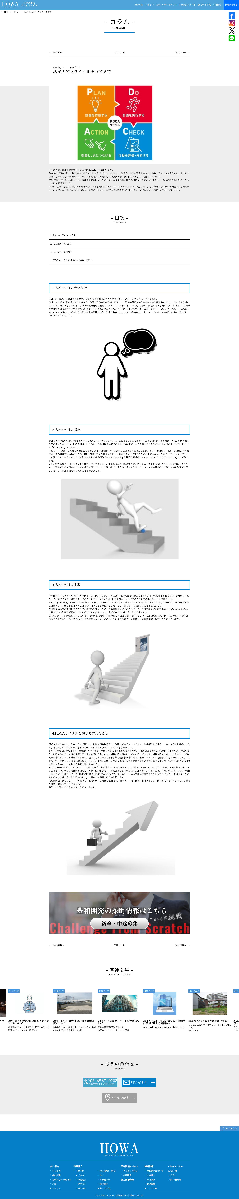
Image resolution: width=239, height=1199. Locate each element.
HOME (4, 12)
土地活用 (80, 1171)
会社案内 (139, 5)
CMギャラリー (169, 5)
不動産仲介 (105, 1180)
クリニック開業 (130, 1171)
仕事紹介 (151, 1175)
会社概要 (56, 1175)
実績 (158, 5)
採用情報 (217, 5)
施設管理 (104, 1184)
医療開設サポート (187, 5)
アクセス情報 (119, 1097)
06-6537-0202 (103, 1081)
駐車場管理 (105, 1188)
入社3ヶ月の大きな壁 (64, 235)
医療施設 (82, 1175)
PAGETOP (231, 1129)
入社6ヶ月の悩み (62, 244)
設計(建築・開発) (108, 1171)
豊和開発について (155, 1171)
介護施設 (82, 1180)
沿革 (54, 1184)
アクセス (56, 1188)
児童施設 (82, 1184)
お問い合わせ (231, 5)
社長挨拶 (56, 1171)
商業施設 (82, 1188)
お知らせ (172, 1171)
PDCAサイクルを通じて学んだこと (73, 260)
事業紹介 (149, 5)
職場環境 (151, 1184)
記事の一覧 (119, 53)
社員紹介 (151, 1180)
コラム (16, 12)
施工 (102, 1175)
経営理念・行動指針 (61, 1180)
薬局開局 (127, 1175)
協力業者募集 (204, 5)
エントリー (152, 1188)
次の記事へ (180, 53)
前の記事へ (58, 53)
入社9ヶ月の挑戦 (62, 252)
